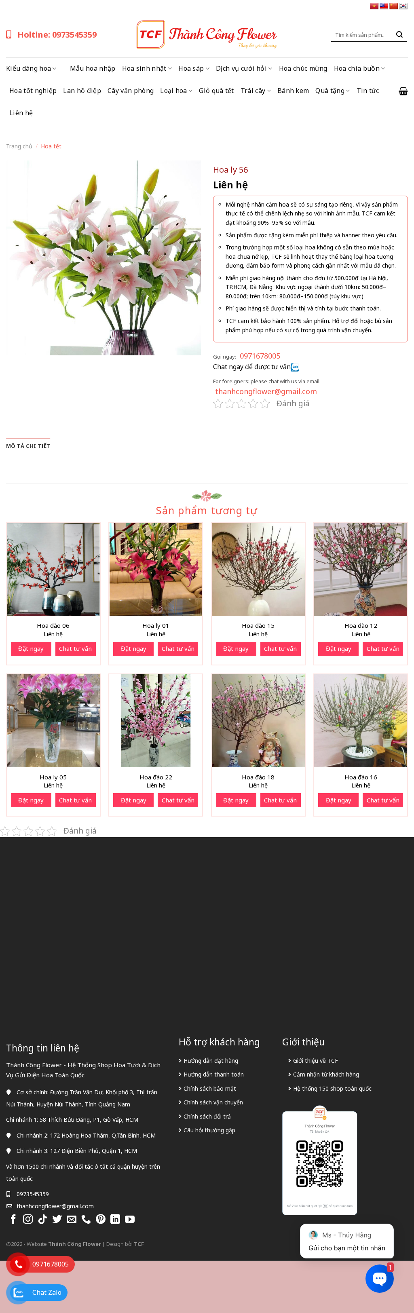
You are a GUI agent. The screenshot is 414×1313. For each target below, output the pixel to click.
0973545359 (33, 1194)
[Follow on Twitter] (57, 1219)
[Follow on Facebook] (13, 1219)
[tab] (28, 446)
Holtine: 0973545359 (57, 34)
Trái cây (253, 90)
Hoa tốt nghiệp (33, 90)
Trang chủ (19, 146)
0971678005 (260, 356)
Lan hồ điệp (82, 90)
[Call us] (86, 1219)
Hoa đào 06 (53, 625)
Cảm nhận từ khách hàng (326, 1074)
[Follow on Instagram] (28, 1219)
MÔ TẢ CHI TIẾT (28, 446)
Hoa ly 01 (155, 625)
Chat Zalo (46, 1292)
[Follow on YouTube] (130, 1219)
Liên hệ (21, 112)
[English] (384, 6)
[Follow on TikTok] (42, 1219)
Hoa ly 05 (53, 777)
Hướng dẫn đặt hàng (211, 1060)
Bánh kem (293, 90)
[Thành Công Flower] (207, 34)
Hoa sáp (191, 68)
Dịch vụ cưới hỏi (241, 68)
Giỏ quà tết (216, 90)
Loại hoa (173, 90)
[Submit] (399, 35)
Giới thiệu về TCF (315, 1060)
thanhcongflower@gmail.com (266, 391)
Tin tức (368, 90)
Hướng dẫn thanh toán (214, 1074)
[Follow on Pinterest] (101, 1219)
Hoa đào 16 (360, 777)
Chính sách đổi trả (207, 1116)
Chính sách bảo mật (210, 1088)
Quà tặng (329, 90)
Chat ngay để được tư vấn (252, 366)
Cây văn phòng (131, 90)
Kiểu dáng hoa (28, 68)
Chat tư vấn (75, 648)
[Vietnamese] (374, 6)
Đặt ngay (31, 648)
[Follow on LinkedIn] (115, 1219)
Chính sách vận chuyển (213, 1102)
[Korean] (403, 6)
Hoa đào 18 (258, 777)
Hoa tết (51, 146)
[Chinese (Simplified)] (393, 6)
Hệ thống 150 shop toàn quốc (332, 1088)
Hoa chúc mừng (303, 68)
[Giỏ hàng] (403, 91)
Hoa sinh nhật (144, 68)
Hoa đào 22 (155, 777)
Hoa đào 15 (258, 625)
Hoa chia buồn (357, 68)
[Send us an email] (71, 1219)
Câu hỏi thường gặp (209, 1130)
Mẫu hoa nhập (93, 68)
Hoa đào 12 (360, 625)
